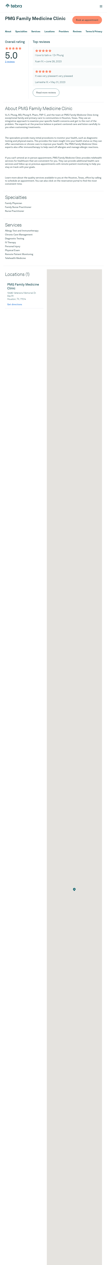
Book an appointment (87, 20)
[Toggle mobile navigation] (101, 6)
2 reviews (10, 61)
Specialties (21, 31)
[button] (74, 889)
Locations (49, 31)
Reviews (77, 31)
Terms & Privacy (94, 31)
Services (35, 31)
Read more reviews (46, 92)
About (8, 31)
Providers (64, 31)
